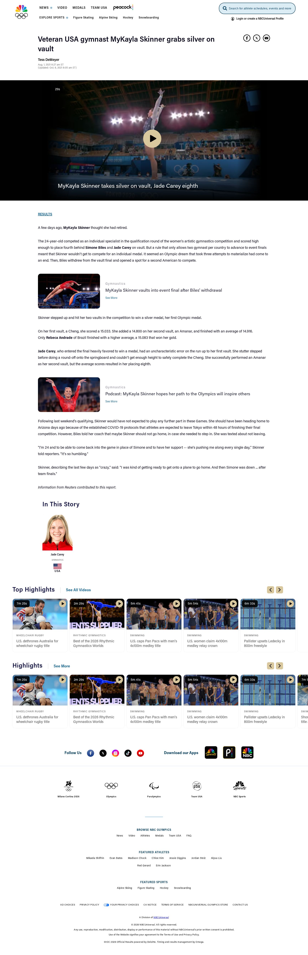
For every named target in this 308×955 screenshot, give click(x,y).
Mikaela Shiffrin (95, 858)
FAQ (189, 836)
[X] (103, 753)
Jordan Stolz (198, 858)
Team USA (175, 836)
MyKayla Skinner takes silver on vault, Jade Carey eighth (128, 186)
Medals (159, 836)
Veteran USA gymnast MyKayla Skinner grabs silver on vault (126, 44)
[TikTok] (128, 753)
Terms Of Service (172, 905)
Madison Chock (137, 858)
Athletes (145, 836)
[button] (45, 9)
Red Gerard (144, 866)
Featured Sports (154, 882)
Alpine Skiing (124, 888)
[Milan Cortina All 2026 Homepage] (25, 12)
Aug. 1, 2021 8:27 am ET (51, 65)
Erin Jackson (163, 866)
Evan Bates (116, 858)
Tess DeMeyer (48, 60)
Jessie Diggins (177, 858)
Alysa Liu (216, 858)
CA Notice (150, 905)
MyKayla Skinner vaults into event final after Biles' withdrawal (163, 290)
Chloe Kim (158, 858)
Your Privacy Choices (124, 905)
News (120, 836)
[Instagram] (115, 753)
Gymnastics (57, 560)
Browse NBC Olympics (154, 830)
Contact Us (240, 905)
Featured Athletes (154, 852)
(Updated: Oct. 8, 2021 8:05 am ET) (57, 68)
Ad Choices (67, 905)
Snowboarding (182, 888)
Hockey (164, 888)
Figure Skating (146, 888)
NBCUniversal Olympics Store (208, 905)
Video (132, 836)
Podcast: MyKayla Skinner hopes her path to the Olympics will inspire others (177, 394)
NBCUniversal (161, 917)
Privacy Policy (89, 905)
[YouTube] (140, 753)
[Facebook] (90, 753)
